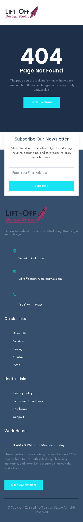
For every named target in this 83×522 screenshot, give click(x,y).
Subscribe (41, 185)
